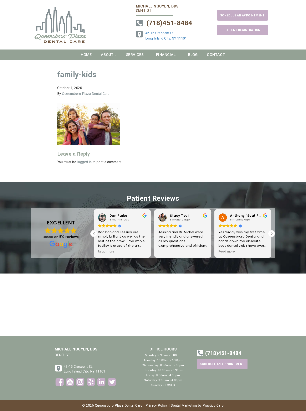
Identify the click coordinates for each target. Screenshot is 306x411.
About (108, 54)
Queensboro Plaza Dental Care (85, 94)
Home (86, 54)
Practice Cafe (213, 405)
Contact (216, 54)
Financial (166, 54)
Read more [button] (106, 252)
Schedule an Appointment (242, 15)
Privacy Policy (157, 405)
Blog (193, 54)
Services (135, 54)
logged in (84, 162)
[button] (271, 233)
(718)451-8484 (169, 23)
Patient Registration (242, 30)
